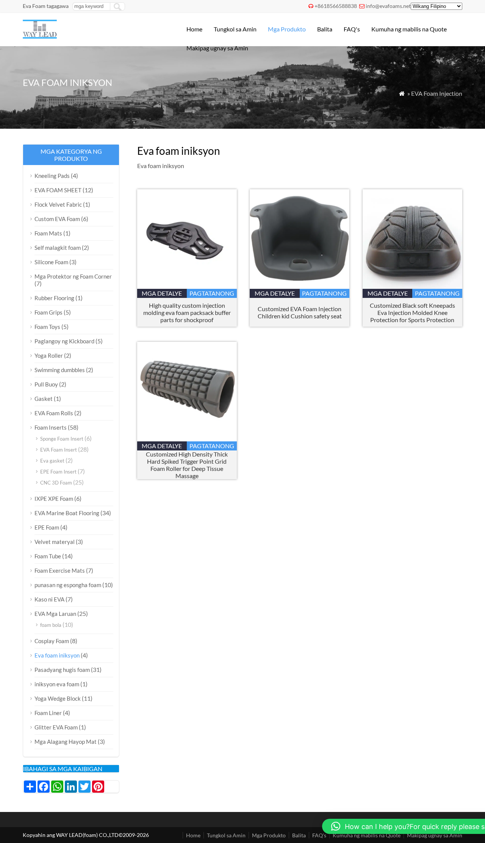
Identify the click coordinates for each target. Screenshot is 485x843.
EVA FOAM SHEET (57, 190)
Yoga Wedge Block (57, 698)
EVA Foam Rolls (53, 413)
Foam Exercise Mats (59, 570)
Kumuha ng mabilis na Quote (409, 29)
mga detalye (162, 293)
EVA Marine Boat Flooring (66, 513)
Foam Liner (48, 712)
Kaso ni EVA (49, 599)
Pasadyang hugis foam (62, 669)
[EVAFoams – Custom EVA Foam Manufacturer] (40, 36)
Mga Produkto (287, 29)
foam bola (50, 625)
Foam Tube (47, 556)
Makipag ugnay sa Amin (217, 47)
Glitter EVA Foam (56, 727)
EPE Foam (46, 527)
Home (194, 29)
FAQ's (352, 29)
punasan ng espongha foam (67, 584)
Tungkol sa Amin (235, 29)
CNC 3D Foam (56, 483)
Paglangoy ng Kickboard (64, 341)
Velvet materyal (54, 541)
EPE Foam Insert (58, 472)
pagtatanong (211, 293)
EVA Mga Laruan (55, 613)
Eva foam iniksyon (57, 655)
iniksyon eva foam (56, 684)
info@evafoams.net (388, 6)
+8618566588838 (335, 6)
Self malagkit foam (57, 247)
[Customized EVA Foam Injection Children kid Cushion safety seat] (299, 286)
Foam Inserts (50, 427)
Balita (324, 29)
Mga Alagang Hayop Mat (65, 741)
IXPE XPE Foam (53, 498)
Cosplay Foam (51, 640)
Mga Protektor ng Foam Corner (73, 276)
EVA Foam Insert (58, 450)
